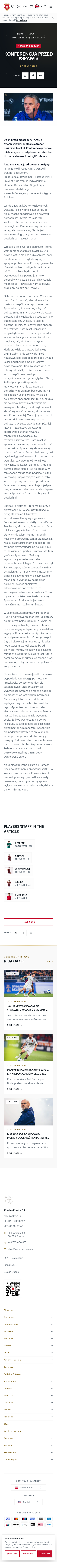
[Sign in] (45, 6)
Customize (28, 1554)
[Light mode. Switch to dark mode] (25, 6)
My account (10, 1381)
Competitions (11, 1324)
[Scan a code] (19, 6)
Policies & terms (12, 1374)
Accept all (44, 1554)
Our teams (9, 1317)
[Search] (13, 6)
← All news (28, 922)
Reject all (12, 1554)
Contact (8, 1388)
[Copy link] (40, 75)
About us (8, 1310)
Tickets (7, 1346)
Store (7, 1424)
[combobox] (28, 1487)
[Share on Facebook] (33, 75)
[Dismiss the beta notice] (52, 17)
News (32, 34)
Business (8, 1367)
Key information (12, 1360)
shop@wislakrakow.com (20, 1249)
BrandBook (10, 1265)
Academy (8, 1331)
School (7, 1410)
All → (50, 962)
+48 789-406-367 (17, 1242)
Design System (11, 1272)
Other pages (10, 1459)
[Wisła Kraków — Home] (7, 6)
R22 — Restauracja (13, 1258)
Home (20, 34)
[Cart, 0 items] (31, 6)
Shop (6, 1353)
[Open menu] (51, 6)
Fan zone (8, 1338)
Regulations (10, 1452)
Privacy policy (29, 1547)
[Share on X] (25, 75)
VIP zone (8, 1445)
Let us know (21, 20)
